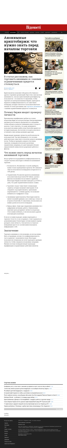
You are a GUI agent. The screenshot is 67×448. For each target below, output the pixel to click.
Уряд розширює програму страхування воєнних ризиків (53, 167)
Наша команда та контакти (24, 422)
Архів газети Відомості (9, 443)
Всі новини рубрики (57, 173)
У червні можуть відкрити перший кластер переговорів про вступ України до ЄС (26, 404)
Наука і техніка (25, 32)
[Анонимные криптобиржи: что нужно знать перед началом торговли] (23, 63)
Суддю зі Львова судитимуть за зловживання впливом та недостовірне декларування (54, 131)
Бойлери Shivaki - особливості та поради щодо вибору (19, 397)
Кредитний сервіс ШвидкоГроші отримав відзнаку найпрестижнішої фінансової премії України (53, 112)
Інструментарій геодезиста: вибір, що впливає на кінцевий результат (23, 393)
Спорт (42, 32)
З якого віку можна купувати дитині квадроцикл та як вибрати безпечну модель (26, 388)
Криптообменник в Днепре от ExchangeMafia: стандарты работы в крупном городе (53, 54)
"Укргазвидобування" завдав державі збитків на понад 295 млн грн (54, 93)
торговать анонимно (33, 106)
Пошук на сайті (8, 441)
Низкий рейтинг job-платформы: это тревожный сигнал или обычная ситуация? (53, 73)
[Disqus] (23, 294)
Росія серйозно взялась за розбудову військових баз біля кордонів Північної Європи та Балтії (30, 395)
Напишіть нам (21, 424)
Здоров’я (47, 32)
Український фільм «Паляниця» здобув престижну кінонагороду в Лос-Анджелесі (27, 406)
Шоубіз (37, 32)
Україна (7, 32)
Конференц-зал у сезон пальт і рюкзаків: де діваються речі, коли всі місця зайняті (27, 386)
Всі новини (59, 409)
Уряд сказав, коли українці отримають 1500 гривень (53, 149)
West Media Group (22, 435)
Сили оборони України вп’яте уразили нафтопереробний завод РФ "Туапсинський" (27, 401)
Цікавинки (54, 32)
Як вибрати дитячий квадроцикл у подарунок (16, 390)
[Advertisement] (33, 11)
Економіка (13, 32)
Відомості (11, 89)
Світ (18, 32)
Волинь (32, 32)
